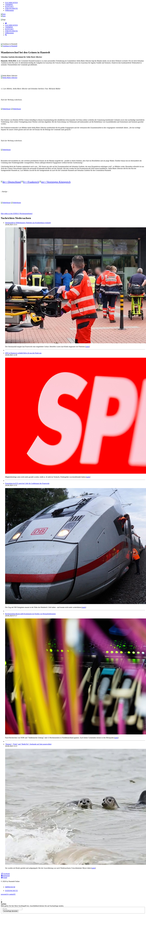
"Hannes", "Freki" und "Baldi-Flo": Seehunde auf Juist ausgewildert (28, 744)
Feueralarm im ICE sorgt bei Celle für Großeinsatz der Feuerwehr (27, 483)
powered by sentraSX (8, 894)
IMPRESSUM (10, 887)
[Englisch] (55, 182)
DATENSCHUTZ (11, 891)
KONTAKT (9, 6)
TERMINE (9, 4)
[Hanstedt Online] (3, 14)
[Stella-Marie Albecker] (9, 78)
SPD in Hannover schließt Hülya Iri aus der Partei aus (23, 353)
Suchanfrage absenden (10, 911)
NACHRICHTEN (11, 3)
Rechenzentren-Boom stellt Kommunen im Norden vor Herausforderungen (30, 614)
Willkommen (9, 10)
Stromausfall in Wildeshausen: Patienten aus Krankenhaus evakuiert (28, 223)
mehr (87, 347)
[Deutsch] (11, 182)
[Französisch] (30, 182)
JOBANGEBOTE (11, 8)
